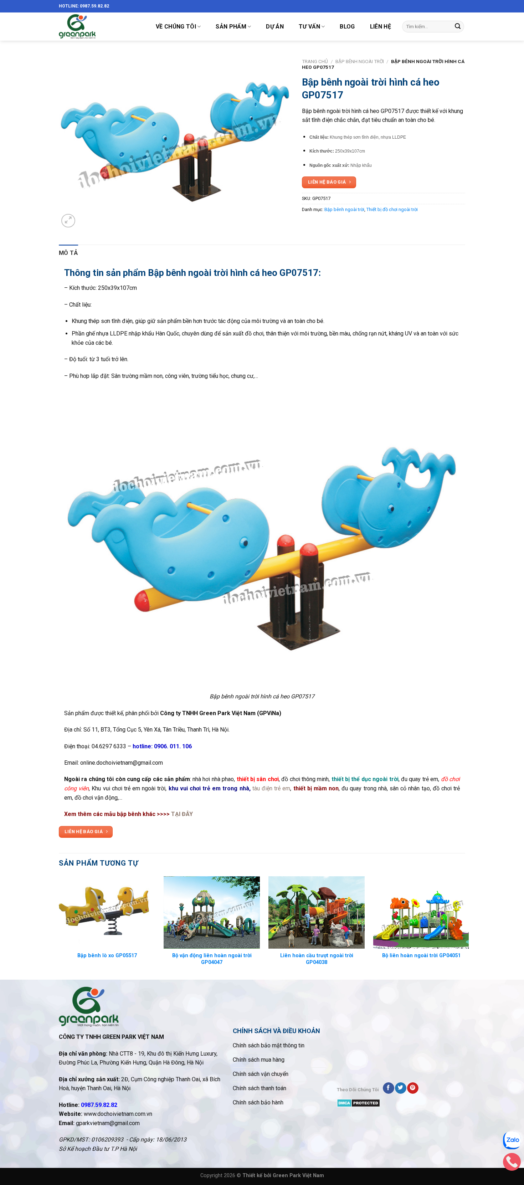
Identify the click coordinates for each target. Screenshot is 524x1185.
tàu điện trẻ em (271, 788)
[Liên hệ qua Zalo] (512, 1142)
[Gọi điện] (512, 1163)
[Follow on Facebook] (388, 1088)
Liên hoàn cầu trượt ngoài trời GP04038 (316, 959)
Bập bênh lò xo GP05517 (107, 956)
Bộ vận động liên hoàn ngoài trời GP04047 (212, 959)
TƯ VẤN (309, 26)
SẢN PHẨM (231, 26)
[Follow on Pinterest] (412, 1088)
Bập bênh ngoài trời (359, 61)
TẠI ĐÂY (182, 814)
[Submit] (458, 27)
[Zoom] (68, 221)
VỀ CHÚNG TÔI (176, 26)
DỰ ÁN (275, 26)
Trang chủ (315, 61)
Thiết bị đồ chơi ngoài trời (392, 209)
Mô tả (68, 252)
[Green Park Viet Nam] (100, 26)
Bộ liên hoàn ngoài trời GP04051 (421, 956)
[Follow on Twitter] (400, 1088)
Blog (347, 26)
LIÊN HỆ (380, 26)
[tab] (68, 253)
